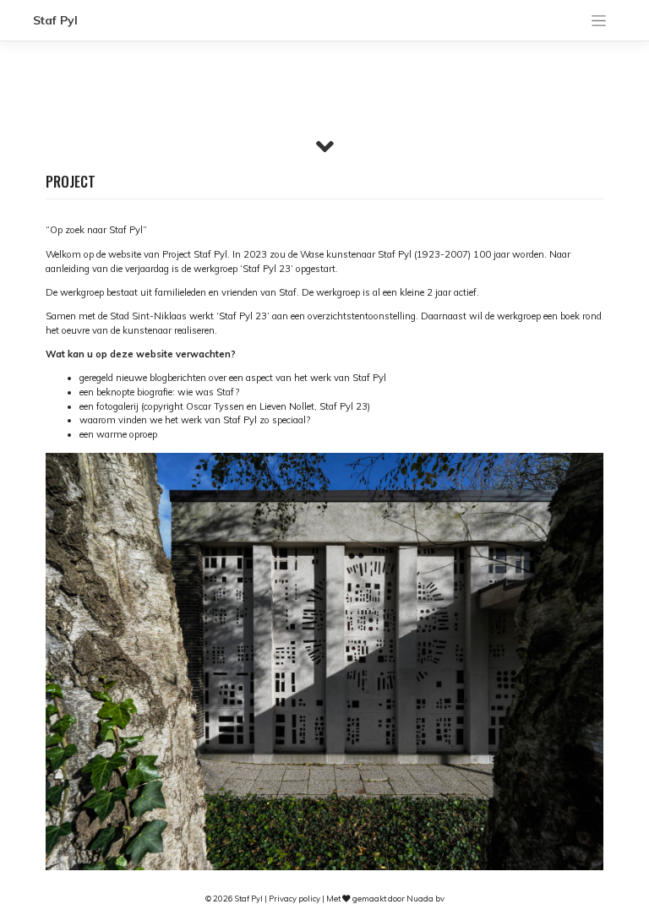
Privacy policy (294, 898)
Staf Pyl (55, 20)
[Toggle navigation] (599, 20)
